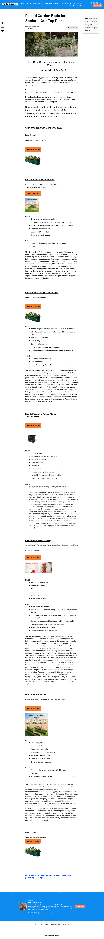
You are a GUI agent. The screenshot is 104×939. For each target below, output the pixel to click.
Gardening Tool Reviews (34, 3)
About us (71, 5)
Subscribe (97, 5)
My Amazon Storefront (52, 3)
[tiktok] (101, 2)
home (22, 3)
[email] (2, 31)
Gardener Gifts (66, 3)
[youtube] (97, 2)
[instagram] (94, 2)
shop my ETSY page (41, 924)
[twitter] (2, 26)
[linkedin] (2, 28)
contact (79, 5)
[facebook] (92, 2)
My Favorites (78, 3)
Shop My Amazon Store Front (60, 924)
